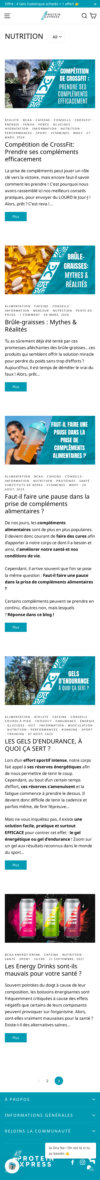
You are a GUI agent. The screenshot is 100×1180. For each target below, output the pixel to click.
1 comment (30, 314)
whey (78, 133)
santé (85, 481)
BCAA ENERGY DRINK (23, 954)
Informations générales (39, 1115)
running (70, 729)
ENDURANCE (66, 721)
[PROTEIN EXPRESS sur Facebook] (72, 1161)
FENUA (29, 124)
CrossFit (84, 120)
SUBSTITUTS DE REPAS (24, 485)
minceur (41, 310)
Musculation (80, 725)
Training (16, 734)
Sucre (40, 959)
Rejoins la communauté (38, 1131)
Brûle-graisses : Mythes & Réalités (41, 325)
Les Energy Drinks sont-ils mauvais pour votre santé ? (43, 969)
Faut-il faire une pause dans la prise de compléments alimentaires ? (47, 503)
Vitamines (61, 133)
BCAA (28, 120)
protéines (66, 481)
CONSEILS (63, 120)
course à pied (19, 721)
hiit (32, 725)
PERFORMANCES (19, 133)
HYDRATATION (17, 128)
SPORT (42, 133)
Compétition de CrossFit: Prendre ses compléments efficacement (41, 151)
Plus (15, 216)
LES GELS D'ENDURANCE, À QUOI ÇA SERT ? (43, 744)
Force (44, 124)
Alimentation (18, 306)
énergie (13, 124)
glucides (62, 124)
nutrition (71, 128)
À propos (17, 1099)
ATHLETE (13, 120)
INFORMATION (45, 128)
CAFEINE (43, 120)
